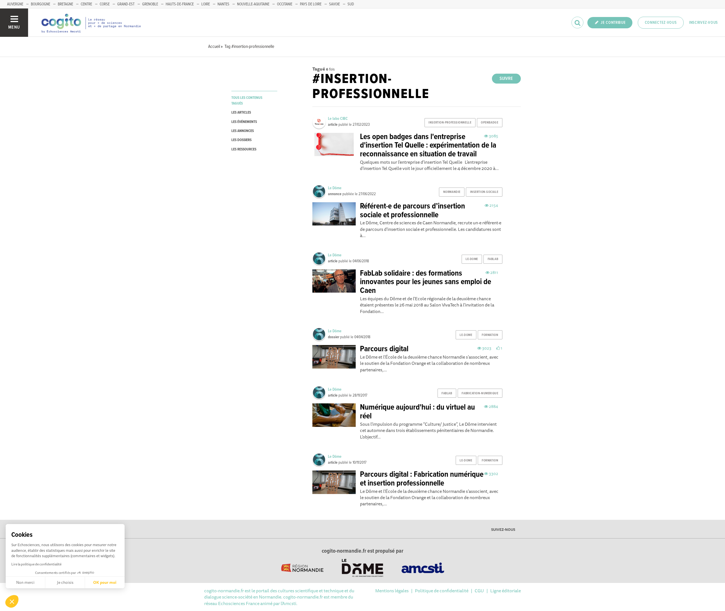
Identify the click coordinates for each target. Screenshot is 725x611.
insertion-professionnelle (449, 123)
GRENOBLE (150, 4)
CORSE (105, 4)
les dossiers (241, 140)
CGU (479, 590)
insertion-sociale (484, 192)
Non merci (25, 582)
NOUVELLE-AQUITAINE (253, 4)
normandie (451, 192)
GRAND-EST (126, 4)
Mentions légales (392, 590)
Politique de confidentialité (441, 590)
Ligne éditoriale (505, 590)
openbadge (489, 123)
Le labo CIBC (338, 118)
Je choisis (65, 582)
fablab (493, 259)
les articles (241, 112)
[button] (12, 601)
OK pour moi (104, 582)
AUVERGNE (15, 4)
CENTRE (86, 4)
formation (490, 335)
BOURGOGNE (40, 4)
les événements (244, 122)
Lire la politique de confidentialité (36, 564)
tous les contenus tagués (246, 100)
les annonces (242, 131)
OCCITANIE (284, 4)
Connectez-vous (661, 22)
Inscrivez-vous (703, 22)
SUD (350, 4)
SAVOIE (334, 4)
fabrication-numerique (480, 393)
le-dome (472, 259)
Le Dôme (335, 188)
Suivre (506, 79)
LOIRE (205, 4)
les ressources (243, 149)
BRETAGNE (65, 4)
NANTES (223, 4)
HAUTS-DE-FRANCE (180, 4)
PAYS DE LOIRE (310, 4)
